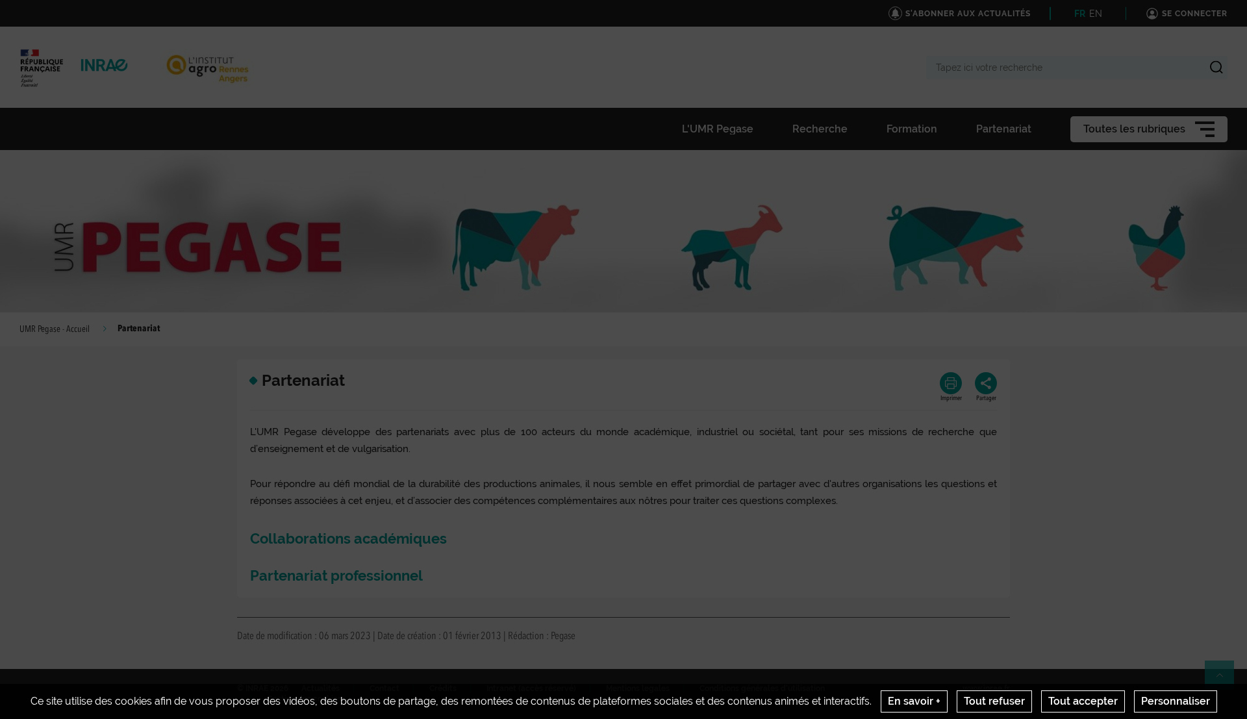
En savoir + (914, 701)
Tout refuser (994, 701)
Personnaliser (1175, 701)
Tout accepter (1083, 701)
